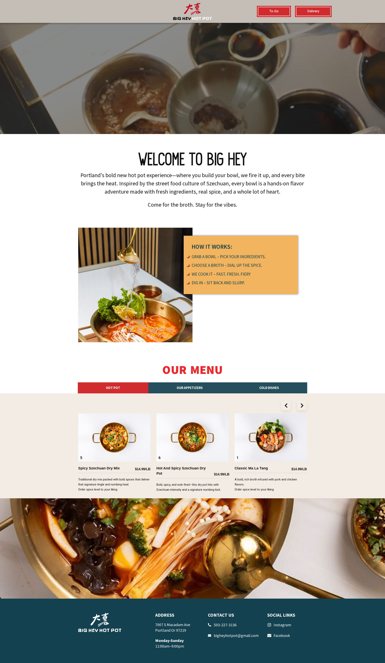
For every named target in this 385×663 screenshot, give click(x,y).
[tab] (113, 388)
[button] (286, 405)
